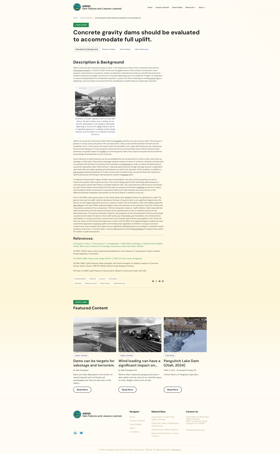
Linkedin (75, 433)
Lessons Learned (162, 7)
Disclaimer (176, 449)
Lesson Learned (81, 355)
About (201, 7)
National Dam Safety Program (164, 429)
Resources (190, 7)
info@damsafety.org (195, 430)
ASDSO (86, 6)
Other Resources (141, 49)
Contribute (134, 431)
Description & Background (87, 49)
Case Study (169, 355)
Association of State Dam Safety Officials (163, 418)
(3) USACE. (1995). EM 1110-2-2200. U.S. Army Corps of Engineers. (107, 258)
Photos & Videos (108, 49)
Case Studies (177, 7)
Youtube (81, 433)
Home (150, 7)
